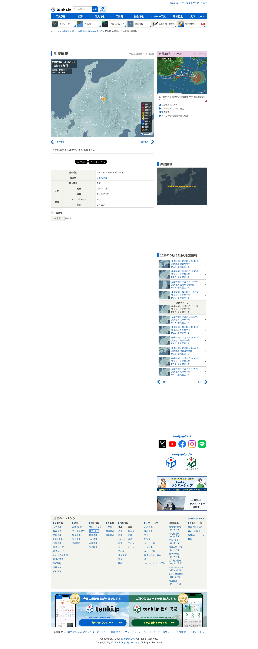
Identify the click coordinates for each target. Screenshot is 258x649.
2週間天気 (58, 539)
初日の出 (175, 582)
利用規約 (115, 632)
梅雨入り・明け (176, 548)
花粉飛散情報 (175, 528)
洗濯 (120, 531)
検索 (95, 9)
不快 (130, 535)
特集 (190, 539)
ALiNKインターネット (92, 632)
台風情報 (93, 543)
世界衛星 (110, 535)
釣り (146, 559)
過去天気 (76, 539)
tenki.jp (61, 10)
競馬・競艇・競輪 (152, 555)
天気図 (119, 16)
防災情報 (100, 16)
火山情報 (93, 539)
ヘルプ (204, 3)
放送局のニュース (196, 535)
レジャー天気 (158, 16)
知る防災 (165, 112)
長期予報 (57, 543)
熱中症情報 (174, 555)
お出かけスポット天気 (154, 563)
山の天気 (148, 527)
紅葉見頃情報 (175, 562)
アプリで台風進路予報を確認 (174, 116)
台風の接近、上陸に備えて (173, 108)
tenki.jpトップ (177, 3)
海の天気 (148, 531)
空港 (146, 535)
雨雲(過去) (77, 527)
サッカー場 (149, 543)
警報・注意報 (95, 527)
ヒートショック (176, 568)
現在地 (102, 11)
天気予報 (60, 16)
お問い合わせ (197, 632)
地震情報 (95, 531)
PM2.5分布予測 (60, 555)
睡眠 (120, 563)
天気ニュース (197, 16)
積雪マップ (58, 551)
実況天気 (76, 535)
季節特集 (178, 16)
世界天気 (57, 531)
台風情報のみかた (169, 105)
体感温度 (122, 555)
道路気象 (57, 567)
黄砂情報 (57, 571)
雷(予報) (57, 563)
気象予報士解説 (195, 527)
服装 (120, 535)
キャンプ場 (149, 551)
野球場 (147, 539)
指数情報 (139, 16)
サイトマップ (192, 3)
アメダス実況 (78, 531)
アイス (131, 543)
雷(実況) (76, 543)
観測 (80, 16)
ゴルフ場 (148, 547)
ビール (131, 547)
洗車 (120, 559)
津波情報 (93, 535)
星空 (120, 543)
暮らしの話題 (194, 531)
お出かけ (122, 539)
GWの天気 (174, 541)
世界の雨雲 (58, 559)
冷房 (130, 539)
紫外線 (121, 551)
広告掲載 (181, 632)
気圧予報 (57, 535)
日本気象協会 (72, 632)
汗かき (131, 531)
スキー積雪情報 (176, 575)
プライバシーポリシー (137, 632)
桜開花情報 (174, 535)
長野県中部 (101, 178)
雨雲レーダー (59, 547)
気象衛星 (110, 531)
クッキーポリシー (162, 632)
